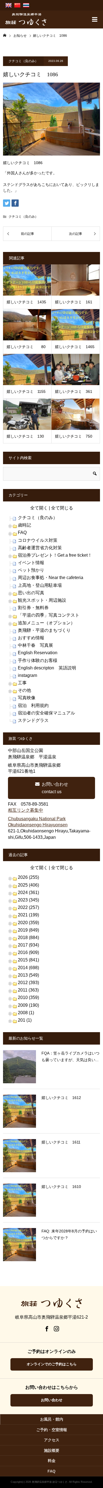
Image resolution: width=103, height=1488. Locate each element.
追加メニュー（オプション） (46, 623)
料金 (51, 1460)
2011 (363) (28, 990)
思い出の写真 (31, 592)
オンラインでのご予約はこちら (52, 1364)
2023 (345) (28, 900)
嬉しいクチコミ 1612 (61, 1097)
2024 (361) (28, 892)
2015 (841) (28, 960)
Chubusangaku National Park (37, 818)
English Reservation (37, 652)
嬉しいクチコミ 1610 (61, 1186)
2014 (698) (28, 967)
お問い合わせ (51, 1400)
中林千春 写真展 (35, 645)
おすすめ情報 (31, 637)
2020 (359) (28, 922)
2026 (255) (28, 877)
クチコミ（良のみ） (23, 61)
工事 (22, 682)
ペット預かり (31, 570)
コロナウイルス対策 (37, 540)
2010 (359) (28, 997)
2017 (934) (28, 945)
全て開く (39, 508)
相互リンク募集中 (25, 810)
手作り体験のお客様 (37, 660)
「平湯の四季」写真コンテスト (48, 615)
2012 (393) (28, 982)
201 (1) (25, 1020)
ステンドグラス (33, 720)
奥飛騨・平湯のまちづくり (44, 630)
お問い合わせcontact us (55, 788)
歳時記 (24, 525)
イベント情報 (31, 562)
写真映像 (26, 697)
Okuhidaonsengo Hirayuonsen (38, 824)
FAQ (22, 532)
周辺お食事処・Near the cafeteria (50, 577)
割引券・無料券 (33, 607)
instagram (27, 675)
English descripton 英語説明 (47, 668)
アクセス (51, 1440)
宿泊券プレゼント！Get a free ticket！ (55, 555)
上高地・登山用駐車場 (40, 585)
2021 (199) (28, 915)
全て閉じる (62, 508)
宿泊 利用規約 (33, 705)
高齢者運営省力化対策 (40, 547)
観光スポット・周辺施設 (42, 600)
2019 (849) (28, 930)
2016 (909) (28, 952)
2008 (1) (26, 1012)
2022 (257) (28, 907)
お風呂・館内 (51, 1419)
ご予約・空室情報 (51, 1429)
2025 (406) (28, 885)
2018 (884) (28, 937)
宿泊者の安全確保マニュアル (46, 713)
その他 (24, 690)
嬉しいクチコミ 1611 (60, 1142)
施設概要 (51, 1450)
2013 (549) (28, 975)
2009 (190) (28, 1005)
